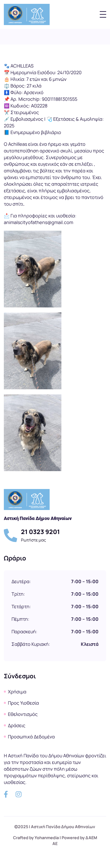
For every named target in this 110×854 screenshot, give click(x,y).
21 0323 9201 (40, 531)
